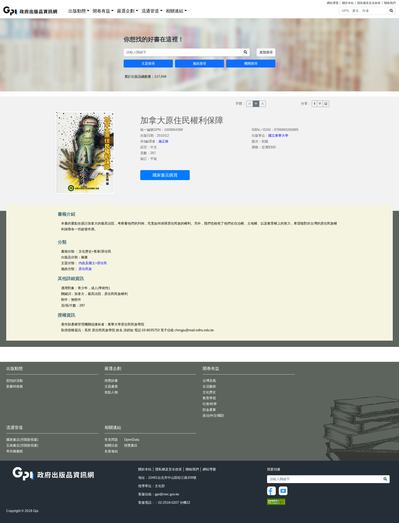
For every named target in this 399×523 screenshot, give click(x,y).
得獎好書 (111, 380)
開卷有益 (101, 11)
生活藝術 (209, 386)
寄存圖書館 (14, 451)
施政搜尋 (199, 63)
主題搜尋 (148, 63)
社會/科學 (210, 404)
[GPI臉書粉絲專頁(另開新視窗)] (272, 490)
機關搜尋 (250, 63)
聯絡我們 (390, 3)
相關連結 (174, 11)
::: (64, 10)
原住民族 (85, 269)
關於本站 (348, 3)
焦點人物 (111, 392)
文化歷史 (209, 392)
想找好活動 (14, 380)
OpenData (131, 439)
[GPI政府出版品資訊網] (30, 10)
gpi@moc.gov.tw (167, 494)
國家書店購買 (165, 175)
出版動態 (77, 11)
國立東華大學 (278, 135)
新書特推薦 (14, 386)
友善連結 (111, 451)
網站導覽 (333, 3)
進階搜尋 (266, 52)
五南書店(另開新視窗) (22, 445)
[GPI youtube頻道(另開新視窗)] (284, 490)
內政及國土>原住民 (93, 263)
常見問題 (111, 439)
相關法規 (111, 445)
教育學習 (209, 398)
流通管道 (150, 11)
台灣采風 (209, 380)
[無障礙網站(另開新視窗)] (276, 501)
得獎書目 (130, 445)
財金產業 (209, 409)
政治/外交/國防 (213, 415)
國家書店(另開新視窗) (22, 439)
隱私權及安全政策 (369, 3)
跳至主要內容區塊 (11, 2)
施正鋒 (164, 141)
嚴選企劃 (125, 11)
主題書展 (111, 386)
